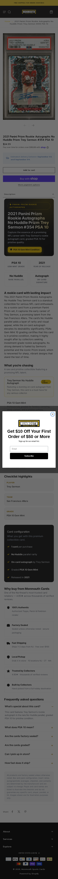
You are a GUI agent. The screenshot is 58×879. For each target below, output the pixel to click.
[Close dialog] (53, 414)
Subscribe (29, 456)
